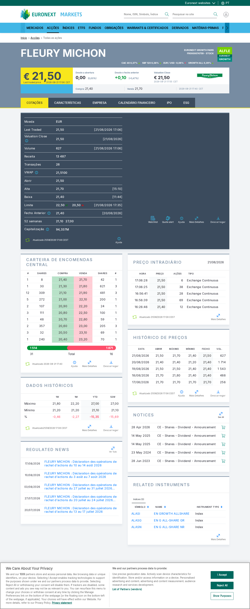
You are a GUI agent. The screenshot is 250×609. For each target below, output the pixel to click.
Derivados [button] (180, 28)
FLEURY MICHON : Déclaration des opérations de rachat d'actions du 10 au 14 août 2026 (80, 463)
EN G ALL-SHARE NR (169, 527)
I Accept (222, 574)
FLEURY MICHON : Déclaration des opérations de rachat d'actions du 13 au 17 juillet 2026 (80, 509)
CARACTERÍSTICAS (67, 103)
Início (24, 37)
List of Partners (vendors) (127, 589)
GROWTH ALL (195, 63)
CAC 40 (126, 63)
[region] (125, 585)
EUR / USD (169, 63)
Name (158, 507)
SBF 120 (146, 63)
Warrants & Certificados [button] (147, 28)
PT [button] (227, 3)
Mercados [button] (35, 28)
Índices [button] (68, 28)
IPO (169, 103)
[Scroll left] (23, 28)
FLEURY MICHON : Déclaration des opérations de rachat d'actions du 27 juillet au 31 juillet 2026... (80, 486)
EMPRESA (100, 103)
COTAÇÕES (34, 103)
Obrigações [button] (114, 28)
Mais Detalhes (89, 366)
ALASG (136, 520)
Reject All (222, 585)
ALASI (135, 513)
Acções (35, 37)
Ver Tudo (113, 452)
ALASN (136, 527)
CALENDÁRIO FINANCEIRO (136, 103)
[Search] (167, 14)
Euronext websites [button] (198, 3)
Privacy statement (62, 602)
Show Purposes (222, 596)
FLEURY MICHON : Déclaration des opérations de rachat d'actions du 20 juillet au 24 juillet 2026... (80, 498)
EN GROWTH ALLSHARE (171, 513)
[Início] (51, 14)
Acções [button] (53, 28)
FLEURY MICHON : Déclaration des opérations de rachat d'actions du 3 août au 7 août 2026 (80, 475)
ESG (186, 103)
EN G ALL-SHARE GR (169, 520)
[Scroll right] (227, 28)
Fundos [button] (95, 28)
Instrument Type (208, 507)
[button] (26, 140)
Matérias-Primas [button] (205, 28)
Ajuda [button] (74, 366)
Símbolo (140, 507)
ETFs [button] (81, 28)
